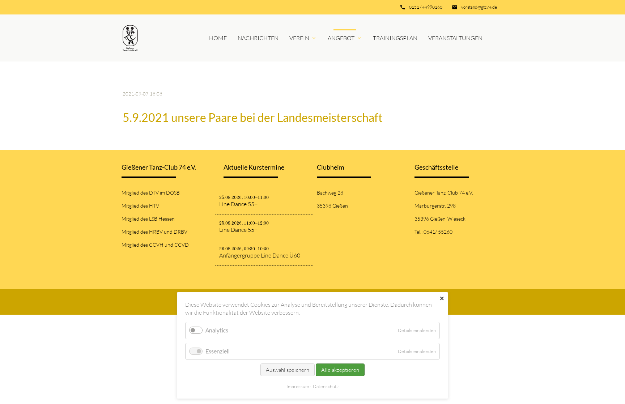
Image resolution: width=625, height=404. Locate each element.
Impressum (297, 386)
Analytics (216, 330)
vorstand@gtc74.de (479, 7)
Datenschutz (326, 386)
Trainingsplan (395, 38)
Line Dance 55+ (238, 204)
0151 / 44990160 (425, 7)
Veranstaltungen (455, 38)
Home (218, 38)
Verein (299, 38)
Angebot (341, 38)
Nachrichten (258, 38)
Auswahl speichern (287, 369)
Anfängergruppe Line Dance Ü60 (259, 255)
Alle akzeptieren (340, 369)
